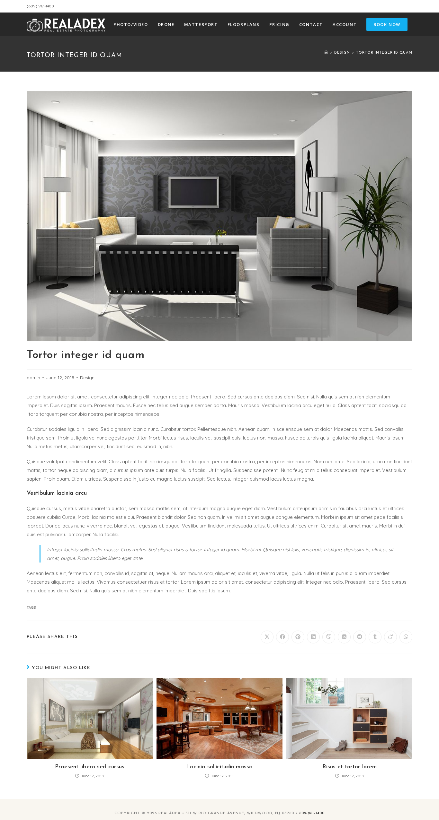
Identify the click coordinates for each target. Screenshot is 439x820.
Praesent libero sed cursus (89, 767)
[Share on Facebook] (282, 637)
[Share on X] (267, 637)
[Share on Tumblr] (375, 637)
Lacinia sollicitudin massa (219, 767)
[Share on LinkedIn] (313, 637)
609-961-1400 (312, 813)
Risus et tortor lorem (349, 767)
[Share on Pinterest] (297, 637)
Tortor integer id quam (384, 53)
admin (33, 377)
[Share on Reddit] (359, 637)
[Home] (326, 53)
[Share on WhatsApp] (405, 637)
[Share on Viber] (328, 637)
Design (87, 377)
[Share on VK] (344, 637)
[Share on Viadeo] (390, 637)
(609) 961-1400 (40, 6)
